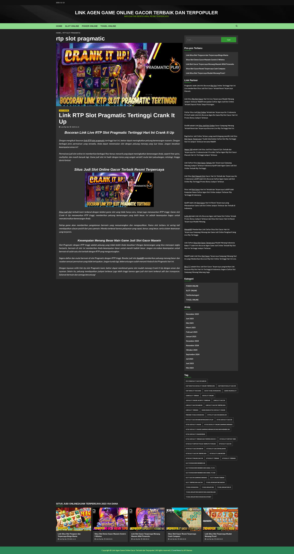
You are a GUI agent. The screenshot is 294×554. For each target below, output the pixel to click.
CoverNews (176, 550)
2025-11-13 (72, 539)
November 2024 (192, 345)
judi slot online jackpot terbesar (198, 400)
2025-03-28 (183, 539)
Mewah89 (188, 229)
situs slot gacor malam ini (216, 448)
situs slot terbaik (212, 458)
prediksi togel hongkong (195, 415)
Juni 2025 (190, 318)
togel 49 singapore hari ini (215, 482)
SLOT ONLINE (72, 26)
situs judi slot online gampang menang (218, 424)
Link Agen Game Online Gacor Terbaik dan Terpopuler (146, 12)
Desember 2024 (192, 341)
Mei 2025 (190, 323)
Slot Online (201, 112)
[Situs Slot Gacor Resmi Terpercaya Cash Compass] (183, 519)
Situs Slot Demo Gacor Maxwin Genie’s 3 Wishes (205, 60)
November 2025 (192, 314)
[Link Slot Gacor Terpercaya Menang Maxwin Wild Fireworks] (147, 519)
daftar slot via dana (193, 390)
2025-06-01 (109, 539)
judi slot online (208, 395)
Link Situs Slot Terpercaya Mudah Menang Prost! (205, 73)
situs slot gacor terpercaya (196, 453)
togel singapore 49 (224, 487)
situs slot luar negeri (217, 453)
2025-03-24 (219, 539)
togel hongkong (192, 487)
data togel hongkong (212, 390)
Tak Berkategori (192, 295)
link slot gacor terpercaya (215, 405)
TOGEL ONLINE (108, 26)
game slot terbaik (192, 395)
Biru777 (187, 267)
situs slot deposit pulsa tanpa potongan (201, 444)
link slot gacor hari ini (194, 405)
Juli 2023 (189, 359)
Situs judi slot (65, 212)
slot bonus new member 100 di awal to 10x (200, 472)
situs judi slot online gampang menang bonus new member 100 (208, 429)
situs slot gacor (225, 444)
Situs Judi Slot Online (207, 126)
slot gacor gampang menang (196, 477)
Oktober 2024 (191, 350)
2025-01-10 (75, 127)
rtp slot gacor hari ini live (217, 415)
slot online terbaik (217, 477)
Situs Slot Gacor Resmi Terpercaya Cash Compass (205, 69)
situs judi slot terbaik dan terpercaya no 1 (201, 439)
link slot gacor (219, 400)
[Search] (236, 26)
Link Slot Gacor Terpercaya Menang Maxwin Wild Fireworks (210, 64)
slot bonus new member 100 (195, 463)
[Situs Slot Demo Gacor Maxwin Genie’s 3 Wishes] (110, 519)
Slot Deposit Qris (198, 176)
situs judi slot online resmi (195, 434)
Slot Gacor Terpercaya (192, 139)
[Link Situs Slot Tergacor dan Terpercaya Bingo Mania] (73, 519)
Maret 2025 (191, 327)
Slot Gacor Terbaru (205, 163)
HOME (59, 26)
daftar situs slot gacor (227, 386)
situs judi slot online (193, 424)
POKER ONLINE (90, 26)
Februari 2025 (191, 332)
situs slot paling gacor (194, 458)
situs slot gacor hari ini (194, 448)
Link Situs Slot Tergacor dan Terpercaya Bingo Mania (207, 55)
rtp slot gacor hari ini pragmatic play (199, 419)
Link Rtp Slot (65, 127)
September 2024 (192, 354)
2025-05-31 (146, 539)
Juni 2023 (190, 363)
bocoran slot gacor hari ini (196, 381)
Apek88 (140, 258)
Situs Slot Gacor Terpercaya (204, 243)
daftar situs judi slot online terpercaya (200, 386)
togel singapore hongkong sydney (198, 497)
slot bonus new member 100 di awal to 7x (200, 468)
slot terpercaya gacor (194, 482)
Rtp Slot (214, 86)
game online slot (230, 390)
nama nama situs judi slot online (213, 410)
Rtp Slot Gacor (197, 99)
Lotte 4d (187, 216)
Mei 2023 (190, 368)
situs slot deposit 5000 (228, 439)
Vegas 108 (188, 149)
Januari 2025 (191, 336)
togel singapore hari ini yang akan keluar (201, 492)
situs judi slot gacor (224, 419)
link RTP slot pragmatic (94, 140)
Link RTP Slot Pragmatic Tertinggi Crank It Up (117, 118)
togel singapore (208, 487)
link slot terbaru (192, 410)
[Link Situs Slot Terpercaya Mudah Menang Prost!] (220, 519)
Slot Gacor (196, 189)
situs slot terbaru (229, 458)
